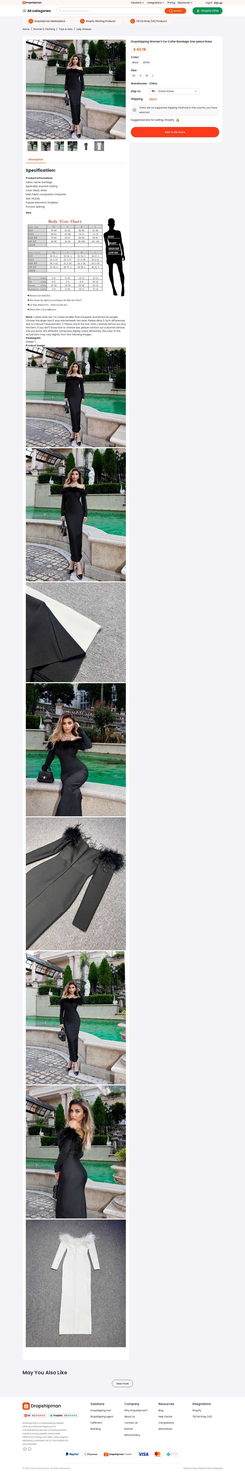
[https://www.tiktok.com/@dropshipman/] (25, 1449)
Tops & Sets (65, 29)
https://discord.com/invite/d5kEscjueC (30, 1449)
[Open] (195, 91)
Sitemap (218, 1468)
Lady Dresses (83, 29)
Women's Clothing (44, 29)
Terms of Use (190, 1468)
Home (26, 29)
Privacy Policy (205, 1468)
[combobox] (169, 91)
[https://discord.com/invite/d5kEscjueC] (30, 1449)
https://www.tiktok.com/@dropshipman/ (25, 1449)
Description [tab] (35, 159)
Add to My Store (175, 132)
